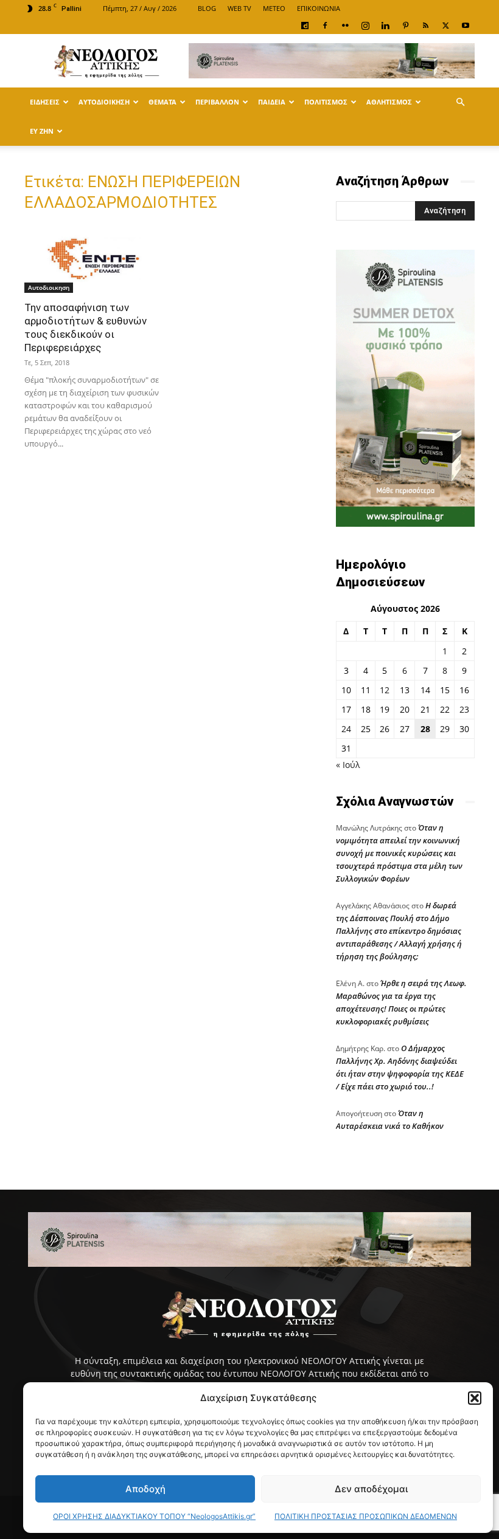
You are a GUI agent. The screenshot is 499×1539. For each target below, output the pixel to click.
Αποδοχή (145, 1489)
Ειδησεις (45, 101)
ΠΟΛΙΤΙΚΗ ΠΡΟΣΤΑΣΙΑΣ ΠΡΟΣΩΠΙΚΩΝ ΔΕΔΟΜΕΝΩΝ (365, 1516)
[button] (475, 1398)
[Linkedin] (385, 25)
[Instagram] (365, 25)
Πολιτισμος (325, 101)
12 (384, 690)
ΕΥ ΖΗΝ (42, 130)
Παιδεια (271, 101)
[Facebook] (325, 25)
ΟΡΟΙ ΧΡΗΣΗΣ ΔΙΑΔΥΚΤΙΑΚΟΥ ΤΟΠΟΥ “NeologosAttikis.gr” (154, 1516)
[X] (445, 25)
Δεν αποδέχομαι (371, 1489)
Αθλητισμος (389, 101)
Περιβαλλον (217, 101)
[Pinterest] (405, 25)
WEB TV (239, 8)
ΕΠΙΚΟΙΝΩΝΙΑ (318, 8)
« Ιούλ (348, 764)
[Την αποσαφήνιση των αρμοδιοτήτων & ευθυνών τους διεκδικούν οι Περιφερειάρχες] (93, 258)
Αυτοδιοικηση (104, 101)
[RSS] (425, 25)
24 (346, 729)
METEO (274, 8)
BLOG (207, 8)
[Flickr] (345, 25)
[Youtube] (465, 25)
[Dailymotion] (305, 25)
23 (464, 709)
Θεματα (162, 101)
